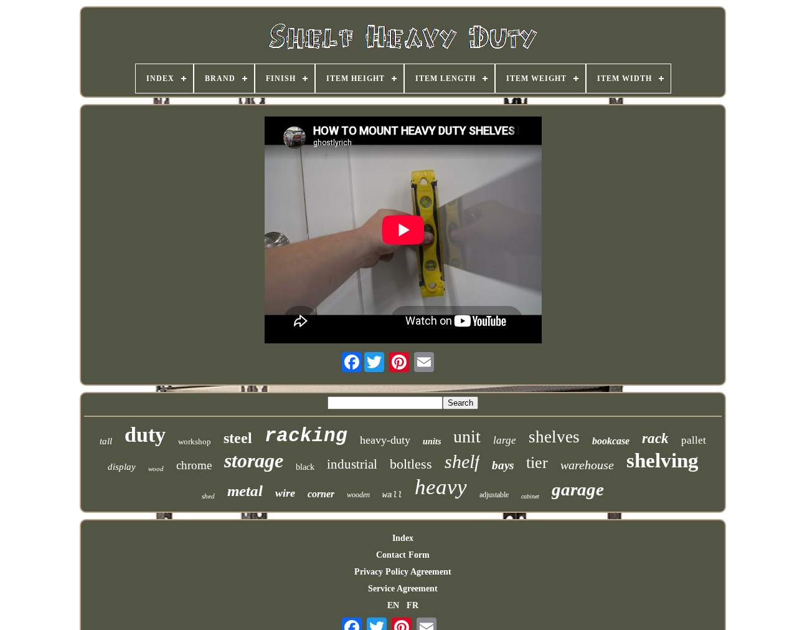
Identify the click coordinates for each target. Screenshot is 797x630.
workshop (194, 441)
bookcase (611, 441)
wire (285, 493)
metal (245, 490)
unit (467, 436)
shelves (554, 436)
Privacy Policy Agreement (402, 571)
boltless (411, 464)
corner (321, 494)
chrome (194, 465)
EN (393, 605)
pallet (693, 440)
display (122, 467)
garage (578, 489)
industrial (352, 464)
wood (156, 468)
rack (655, 438)
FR (412, 605)
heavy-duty (385, 440)
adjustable (494, 494)
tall (106, 441)
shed (208, 496)
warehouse (587, 465)
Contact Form (403, 555)
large (504, 440)
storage (253, 460)
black (305, 467)
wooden (358, 494)
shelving (662, 460)
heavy (441, 487)
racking (306, 436)
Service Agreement (403, 588)
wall (392, 495)
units (432, 441)
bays (503, 465)
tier (537, 463)
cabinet (530, 496)
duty (145, 434)
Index (402, 538)
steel (238, 438)
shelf (462, 461)
